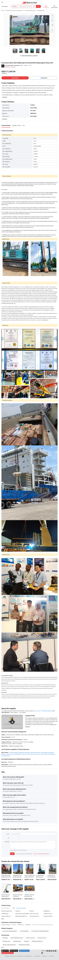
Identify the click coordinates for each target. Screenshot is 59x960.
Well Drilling (5, 938)
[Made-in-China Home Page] (29, 2)
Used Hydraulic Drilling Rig (47, 752)
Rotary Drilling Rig (14, 752)
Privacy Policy (51, 956)
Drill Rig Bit (26, 941)
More (2, 947)
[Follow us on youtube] (53, 950)
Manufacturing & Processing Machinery (14, 10)
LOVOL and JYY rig (33, 913)
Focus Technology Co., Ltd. (19, 956)
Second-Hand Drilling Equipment (10, 931)
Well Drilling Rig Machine (37, 941)
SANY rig (31, 911)
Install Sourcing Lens (8, 953)
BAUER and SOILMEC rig (20, 916)
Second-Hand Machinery (15, 754)
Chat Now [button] (44, 78)
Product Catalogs (22, 908)
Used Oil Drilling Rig (24, 931)
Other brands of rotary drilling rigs (22, 913)
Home (2, 10)
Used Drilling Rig (40, 10)
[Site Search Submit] (38, 6)
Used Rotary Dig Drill (35, 752)
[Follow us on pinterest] (55, 950)
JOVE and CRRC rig (5, 916)
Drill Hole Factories (42, 938)
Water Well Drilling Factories (17, 938)
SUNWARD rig (47, 911)
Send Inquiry (15, 78)
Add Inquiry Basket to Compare (30, 55)
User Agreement (37, 956)
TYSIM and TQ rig (47, 913)
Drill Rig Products (6, 941)
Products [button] (15, 6)
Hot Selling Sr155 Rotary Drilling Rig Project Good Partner (52, 877)
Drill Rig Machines (17, 941)
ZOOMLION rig (4, 913)
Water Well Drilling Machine (48, 754)
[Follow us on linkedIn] (42, 953)
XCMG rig (17, 911)
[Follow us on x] (49, 950)
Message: (7, 841)
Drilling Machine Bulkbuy (24, 944)
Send (12, 853)
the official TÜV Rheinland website (43, 711)
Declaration (44, 956)
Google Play (13, 950)
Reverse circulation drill (6, 911)
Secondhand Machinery (30, 10)
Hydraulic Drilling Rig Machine (9, 944)
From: (8, 834)
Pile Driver (38, 754)
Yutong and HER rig (48, 916)
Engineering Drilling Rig (24, 752)
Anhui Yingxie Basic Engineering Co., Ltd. (14, 65)
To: (8, 838)
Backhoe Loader (5, 754)
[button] (2, 2)
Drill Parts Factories (30, 938)
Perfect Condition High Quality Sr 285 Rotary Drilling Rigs (29, 877)
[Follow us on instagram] (51, 950)
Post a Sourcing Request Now (41, 853)
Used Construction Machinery (29, 754)
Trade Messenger (24, 950)
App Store (5, 950)
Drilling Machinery (5, 755)
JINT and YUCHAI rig (34, 916)
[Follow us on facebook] (47, 950)
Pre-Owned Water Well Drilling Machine (40, 931)
